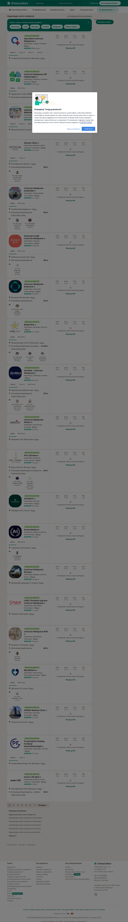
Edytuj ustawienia (73, 129)
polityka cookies (86, 122)
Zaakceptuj (88, 129)
